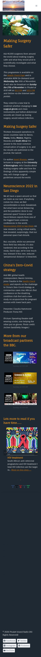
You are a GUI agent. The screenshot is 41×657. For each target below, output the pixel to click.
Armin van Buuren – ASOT (15, 591)
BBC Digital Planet (11, 556)
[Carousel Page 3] (23, 480)
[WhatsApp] (28, 487)
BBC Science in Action (13, 568)
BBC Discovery (9, 562)
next (36, 452)
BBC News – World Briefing (15, 550)
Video (5, 534)
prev (5, 452)
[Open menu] (36, 5)
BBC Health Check (11, 574)
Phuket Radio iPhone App (15, 510)
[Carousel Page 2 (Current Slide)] (20, 480)
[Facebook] (13, 487)
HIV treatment (12, 457)
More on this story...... (18, 470)
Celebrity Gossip (10, 529)
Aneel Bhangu (20, 159)
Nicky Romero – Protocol (14, 610)
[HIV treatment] (20, 440)
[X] (16, 487)
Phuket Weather (10, 520)
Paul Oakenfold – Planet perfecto (18, 620)
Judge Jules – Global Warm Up (17, 605)
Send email (24, 654)
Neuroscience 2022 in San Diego (18, 226)
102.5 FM (31, 90)
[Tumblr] (24, 487)
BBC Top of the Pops (12, 581)
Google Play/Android (12, 505)
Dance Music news (11, 515)
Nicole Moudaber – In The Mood (18, 615)
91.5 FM (18, 90)
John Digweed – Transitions (16, 600)
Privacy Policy (9, 654)
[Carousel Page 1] (17, 480)
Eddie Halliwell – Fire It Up (15, 595)
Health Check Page (16, 75)
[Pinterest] (20, 487)
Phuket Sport (9, 525)
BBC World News (10, 544)
